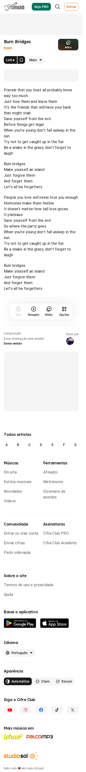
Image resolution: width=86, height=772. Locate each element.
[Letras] (13, 736)
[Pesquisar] (57, 7)
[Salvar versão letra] (21, 60)
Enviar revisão (13, 343)
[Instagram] (26, 710)
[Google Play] (20, 623)
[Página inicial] (14, 6)
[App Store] (54, 623)
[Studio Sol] (21, 756)
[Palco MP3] (40, 736)
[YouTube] (10, 710)
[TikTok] (57, 710)
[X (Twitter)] (73, 710)
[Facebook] (41, 710)
